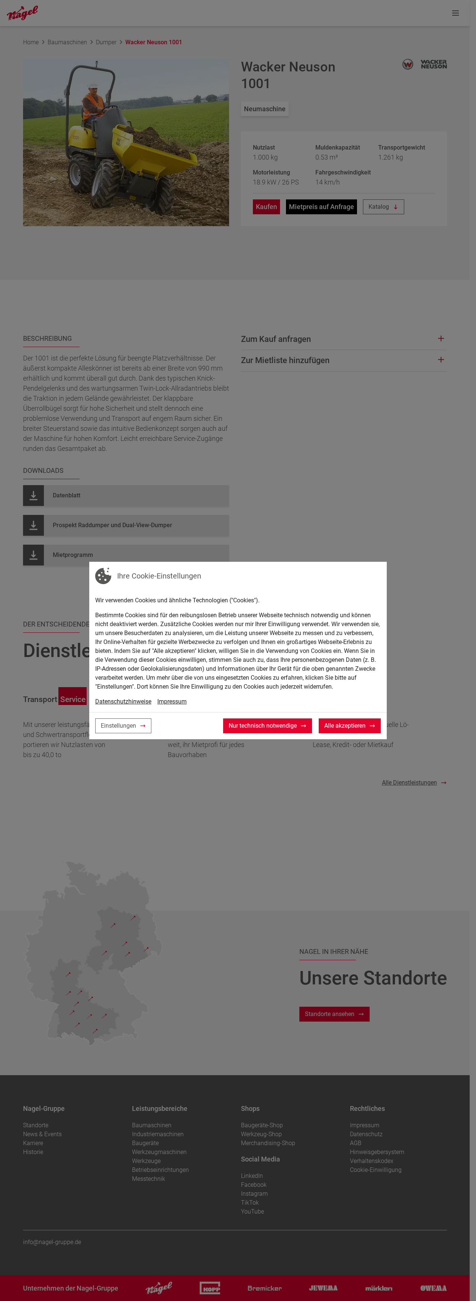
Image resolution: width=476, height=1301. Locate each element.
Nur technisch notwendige (263, 725)
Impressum (172, 701)
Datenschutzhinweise (123, 701)
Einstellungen (118, 725)
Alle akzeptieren (345, 725)
